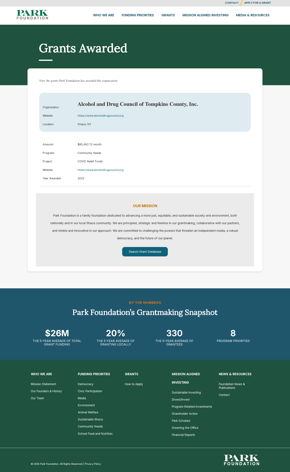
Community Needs (90, 426)
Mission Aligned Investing (205, 15)
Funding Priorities (138, 15)
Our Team (37, 398)
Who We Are (103, 15)
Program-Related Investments (192, 406)
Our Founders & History (46, 391)
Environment (86, 405)
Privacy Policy (93, 463)
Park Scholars (181, 420)
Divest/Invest (181, 399)
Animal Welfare (88, 412)
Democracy (85, 384)
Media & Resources (253, 15)
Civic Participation (90, 391)
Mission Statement (43, 384)
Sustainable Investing (186, 392)
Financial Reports (183, 435)
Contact (224, 395)
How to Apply (134, 384)
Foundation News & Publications (232, 385)
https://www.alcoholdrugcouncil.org (101, 115)
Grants (168, 15)
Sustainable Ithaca (90, 419)
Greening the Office (185, 427)
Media (82, 398)
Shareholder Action (185, 413)
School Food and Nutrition (95, 433)
